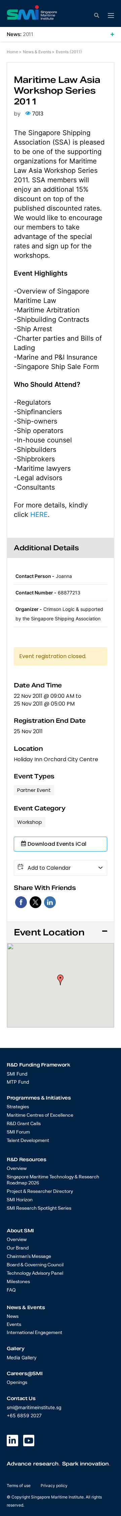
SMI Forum (18, 1132)
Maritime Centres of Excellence (40, 1115)
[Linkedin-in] (12, 1440)
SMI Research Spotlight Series (39, 1208)
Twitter (35, 902)
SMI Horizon (20, 1200)
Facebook (21, 902)
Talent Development (28, 1140)
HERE (39, 515)
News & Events (37, 51)
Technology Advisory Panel (35, 1273)
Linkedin (50, 902)
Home (12, 51)
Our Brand (18, 1248)
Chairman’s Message (29, 1256)
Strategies (18, 1107)
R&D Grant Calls (24, 1123)
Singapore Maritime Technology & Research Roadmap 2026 (53, 1180)
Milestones (18, 1281)
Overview (17, 1168)
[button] (111, 16)
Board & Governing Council (35, 1265)
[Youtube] (29, 1440)
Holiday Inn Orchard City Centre (56, 759)
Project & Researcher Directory (40, 1191)
